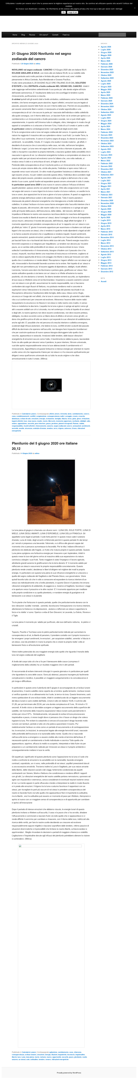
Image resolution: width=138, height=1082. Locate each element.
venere (48, 1059)
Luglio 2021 (106, 180)
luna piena (30, 1057)
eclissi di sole (25, 418)
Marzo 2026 (105, 61)
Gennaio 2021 (106, 197)
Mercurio (51, 421)
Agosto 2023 (106, 149)
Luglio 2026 (106, 49)
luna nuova (32, 421)
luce (25, 421)
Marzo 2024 (105, 129)
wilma (38, 63)
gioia (74, 418)
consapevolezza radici (55, 416)
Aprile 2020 (105, 217)
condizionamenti (22, 416)
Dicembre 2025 (107, 69)
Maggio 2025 (106, 89)
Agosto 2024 (106, 115)
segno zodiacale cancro (63, 426)
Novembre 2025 (107, 72)
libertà (14, 1057)
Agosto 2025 (106, 80)
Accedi (103, 281)
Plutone (75, 423)
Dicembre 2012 (107, 271)
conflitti (32, 416)
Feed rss (66, 34)
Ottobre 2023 (106, 143)
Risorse (32, 34)
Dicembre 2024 (107, 103)
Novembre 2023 (107, 140)
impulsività (62, 1054)
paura (48, 423)
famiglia (58, 418)
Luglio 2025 (106, 83)
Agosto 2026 (106, 46)
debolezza (16, 418)
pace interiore (40, 423)
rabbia (81, 423)
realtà (84, 1057)
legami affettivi (17, 421)
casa (14, 416)
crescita (81, 416)
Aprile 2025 (105, 92)
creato (75, 416)
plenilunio (78, 1057)
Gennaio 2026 (106, 66)
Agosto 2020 (106, 209)
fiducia (64, 418)
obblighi (83, 421)
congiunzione (41, 416)
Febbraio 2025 (107, 98)
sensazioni (77, 426)
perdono (54, 423)
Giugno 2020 (106, 211)
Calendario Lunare (29, 413)
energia (42, 418)
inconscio (71, 1054)
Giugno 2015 (106, 223)
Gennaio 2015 (106, 234)
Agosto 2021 (106, 177)
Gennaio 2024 (106, 135)
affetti (51, 413)
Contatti (55, 34)
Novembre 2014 (107, 237)
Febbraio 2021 (107, 194)
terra (55, 428)
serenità (15, 428)
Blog (23, 34)
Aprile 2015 (105, 226)
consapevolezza (18, 1054)
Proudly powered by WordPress (69, 1072)
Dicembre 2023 (107, 137)
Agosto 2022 (106, 157)
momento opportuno (64, 421)
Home (15, 34)
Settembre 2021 (107, 174)
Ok (63, 12)
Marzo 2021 (105, 191)
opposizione (22, 423)
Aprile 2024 (105, 126)
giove (79, 418)
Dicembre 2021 (107, 169)
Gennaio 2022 (106, 166)
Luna (23, 1057)
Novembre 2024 (107, 106)
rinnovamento (41, 426)
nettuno (43, 1057)
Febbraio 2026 (107, 64)
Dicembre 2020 (107, 200)
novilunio (75, 421)
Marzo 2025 (105, 95)
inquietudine (80, 1054)
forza (70, 418)
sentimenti (86, 426)
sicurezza (28, 428)
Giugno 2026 (106, 52)
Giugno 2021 (106, 183)
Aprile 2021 (105, 189)
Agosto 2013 (106, 254)
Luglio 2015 (106, 220)
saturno (50, 426)
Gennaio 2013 (106, 268)
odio (88, 421)
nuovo (49, 1057)
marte (45, 421)
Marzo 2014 (105, 243)
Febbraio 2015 (107, 231)
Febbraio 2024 (107, 132)
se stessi (22, 1059)
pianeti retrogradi (65, 423)
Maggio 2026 (106, 55)
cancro (86, 413)
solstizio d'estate (39, 428)
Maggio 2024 (106, 123)
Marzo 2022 (105, 160)
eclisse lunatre (30, 1054)
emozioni (35, 418)
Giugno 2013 (106, 260)
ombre (14, 423)
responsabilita (17, 426)
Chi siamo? (43, 34)
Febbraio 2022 (107, 163)
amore (57, 413)
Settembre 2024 (107, 112)
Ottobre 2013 (106, 248)
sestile (21, 428)
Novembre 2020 (107, 203)
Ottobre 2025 (106, 75)
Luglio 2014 (106, 240)
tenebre (50, 428)
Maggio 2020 (106, 214)
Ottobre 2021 (106, 172)
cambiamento (77, 413)
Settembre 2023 (107, 146)
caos (71, 1052)
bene (70, 413)
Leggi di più (72, 12)
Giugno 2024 (106, 120)
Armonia (63, 413)
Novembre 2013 (107, 246)
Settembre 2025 (107, 78)
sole (28, 1059)
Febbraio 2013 (107, 265)
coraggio (68, 416)
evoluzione (50, 418)
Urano (74, 428)
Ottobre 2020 (106, 206)
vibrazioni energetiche (60, 1059)
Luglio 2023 (106, 152)
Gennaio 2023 (106, 155)
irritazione (85, 418)
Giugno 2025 (106, 86)
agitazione (53, 1052)
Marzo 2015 (105, 229)
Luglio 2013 (106, 257)
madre (39, 421)
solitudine (34, 1059)
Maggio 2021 (106, 186)
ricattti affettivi (29, 426)
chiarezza (77, 1052)
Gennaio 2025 (106, 100)
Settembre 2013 (107, 251)
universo (67, 428)
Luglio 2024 (106, 118)
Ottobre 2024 (106, 109)
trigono (61, 428)
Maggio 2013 (106, 263)
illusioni (54, 1054)
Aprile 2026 (105, 58)
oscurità (31, 423)
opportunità (56, 1057)
